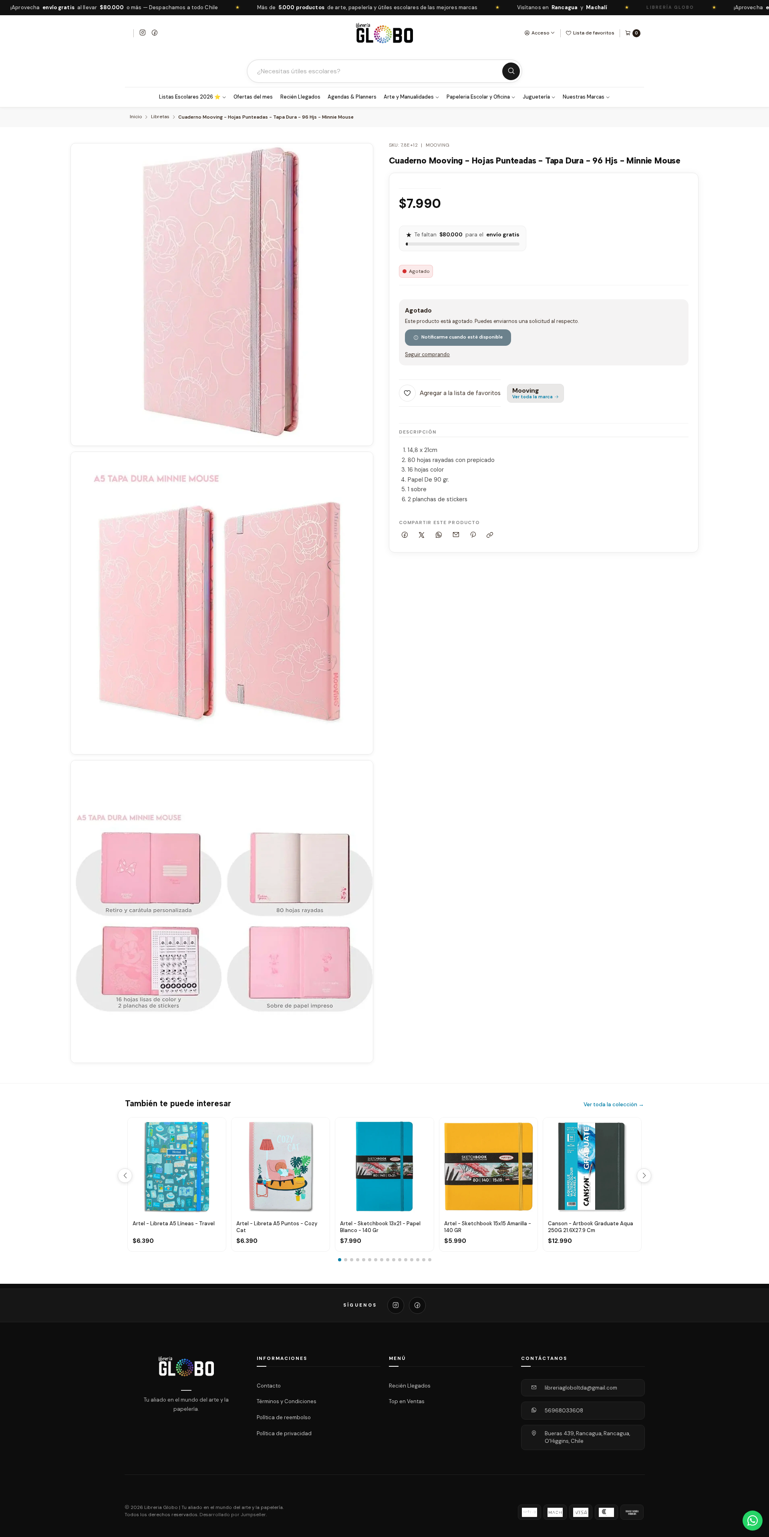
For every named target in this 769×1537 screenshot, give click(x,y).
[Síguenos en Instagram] (142, 33)
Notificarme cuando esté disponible (462, 337)
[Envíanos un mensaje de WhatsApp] (753, 1521)
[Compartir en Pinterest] (473, 535)
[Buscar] (511, 71)
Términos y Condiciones (286, 1401)
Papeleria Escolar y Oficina (478, 97)
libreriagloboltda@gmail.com (581, 1387)
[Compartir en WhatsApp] (439, 535)
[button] (339, 1259)
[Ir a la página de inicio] (384, 33)
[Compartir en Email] (456, 535)
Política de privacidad (284, 1433)
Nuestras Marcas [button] (583, 97)
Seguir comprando (427, 354)
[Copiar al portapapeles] (490, 535)
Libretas (160, 117)
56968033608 (564, 1410)
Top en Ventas (407, 1401)
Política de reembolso (284, 1417)
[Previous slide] (125, 1175)
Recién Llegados (300, 97)
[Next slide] (644, 1175)
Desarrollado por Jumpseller (232, 1515)
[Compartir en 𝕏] (422, 535)
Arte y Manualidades (409, 97)
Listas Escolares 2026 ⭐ (190, 97)
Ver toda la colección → (614, 1104)
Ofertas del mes (253, 97)
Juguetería (536, 97)
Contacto (269, 1385)
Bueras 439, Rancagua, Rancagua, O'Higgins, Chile (587, 1437)
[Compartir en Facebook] (405, 535)
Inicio (136, 117)
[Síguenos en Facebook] (154, 33)
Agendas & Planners (352, 97)
